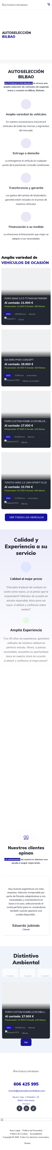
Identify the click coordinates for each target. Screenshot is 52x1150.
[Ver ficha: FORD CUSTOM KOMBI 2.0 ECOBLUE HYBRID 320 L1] (26, 419)
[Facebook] (19, 1108)
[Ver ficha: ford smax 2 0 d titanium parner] (26, 296)
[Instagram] (26, 1108)
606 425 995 (26, 1084)
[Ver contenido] (26, 35)
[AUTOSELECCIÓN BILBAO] (15, 5)
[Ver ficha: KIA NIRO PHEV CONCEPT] (26, 357)
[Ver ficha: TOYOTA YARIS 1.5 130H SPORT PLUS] (26, 480)
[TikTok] (33, 1108)
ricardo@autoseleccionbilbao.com (26, 1090)
